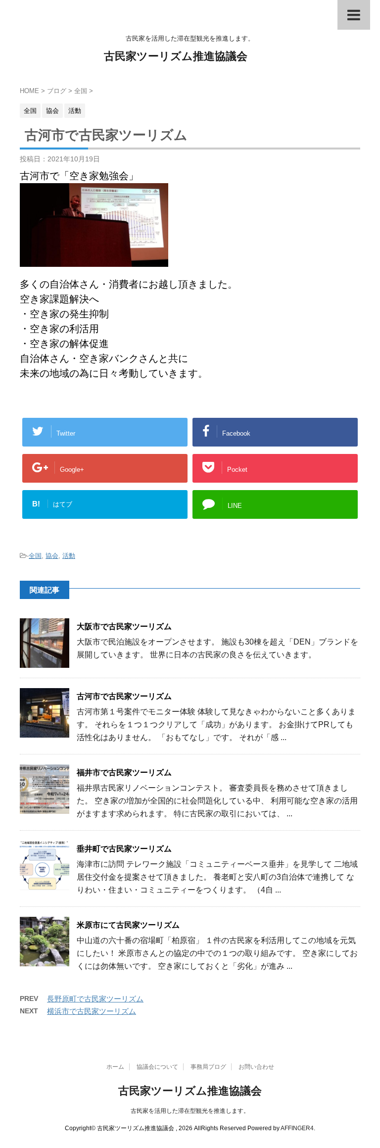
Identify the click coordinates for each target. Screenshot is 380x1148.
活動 (68, 555)
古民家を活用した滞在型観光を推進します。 (190, 1110)
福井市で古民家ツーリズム (124, 772)
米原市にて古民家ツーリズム (128, 925)
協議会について (157, 1066)
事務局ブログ (208, 1066)
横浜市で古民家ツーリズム (91, 1011)
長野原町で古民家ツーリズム (95, 999)
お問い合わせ (256, 1066)
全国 (35, 555)
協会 (52, 555)
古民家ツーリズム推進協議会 (175, 56)
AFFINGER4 (297, 1128)
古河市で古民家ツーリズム (124, 696)
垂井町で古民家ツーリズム (124, 848)
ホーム (115, 1066)
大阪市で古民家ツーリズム (124, 626)
